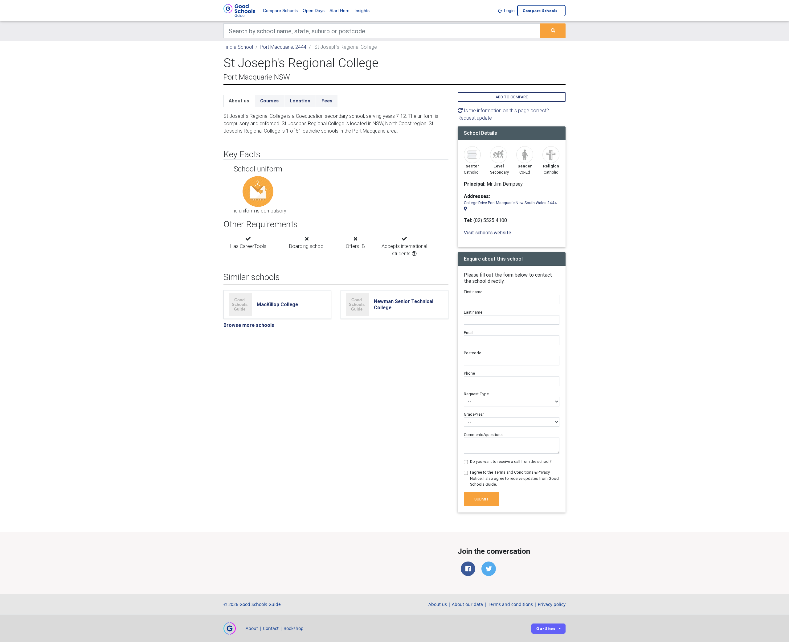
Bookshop (294, 628)
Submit (481, 499)
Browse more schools (248, 325)
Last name (473, 312)
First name (473, 291)
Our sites (545, 628)
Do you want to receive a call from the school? (511, 461)
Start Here (339, 10)
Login (509, 10)
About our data (467, 604)
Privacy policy (552, 604)
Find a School (238, 47)
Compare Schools (280, 10)
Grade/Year (474, 414)
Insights (362, 10)
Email (468, 332)
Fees (326, 101)
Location (300, 101)
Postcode (472, 353)
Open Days (314, 10)
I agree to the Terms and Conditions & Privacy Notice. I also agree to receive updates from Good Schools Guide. (514, 478)
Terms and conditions (510, 604)
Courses (269, 101)
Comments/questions (483, 434)
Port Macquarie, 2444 (283, 47)
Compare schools (540, 10)
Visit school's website (487, 232)
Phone (469, 373)
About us (239, 101)
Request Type (476, 394)
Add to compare (512, 97)
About (252, 628)
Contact (271, 628)
